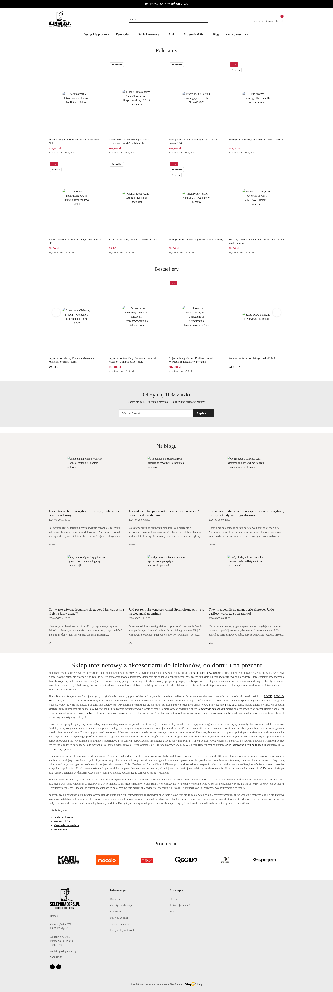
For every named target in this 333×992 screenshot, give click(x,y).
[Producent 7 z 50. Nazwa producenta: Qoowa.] (186, 860)
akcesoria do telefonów (198, 672)
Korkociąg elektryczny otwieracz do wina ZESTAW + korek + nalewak (256, 241)
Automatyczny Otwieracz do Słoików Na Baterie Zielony (74, 141)
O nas (173, 899)
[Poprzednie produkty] (56, 312)
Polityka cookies (119, 917)
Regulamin (116, 911)
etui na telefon (255, 744)
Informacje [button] (118, 890)
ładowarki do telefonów (131, 712)
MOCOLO (69, 700)
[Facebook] (52, 966)
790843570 (56, 957)
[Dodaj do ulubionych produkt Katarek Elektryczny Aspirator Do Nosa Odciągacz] (160, 164)
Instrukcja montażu (180, 905)
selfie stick (231, 704)
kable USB (93, 712)
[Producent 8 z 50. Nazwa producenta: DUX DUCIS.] (225, 860)
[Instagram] (58, 966)
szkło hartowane (234, 744)
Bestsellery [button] (166, 269)
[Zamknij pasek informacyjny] (282, 4)
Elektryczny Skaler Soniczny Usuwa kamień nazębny (196, 239)
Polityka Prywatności (122, 930)
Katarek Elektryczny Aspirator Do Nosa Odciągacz (135, 239)
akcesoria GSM (257, 768)
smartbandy (223, 712)
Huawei (53, 749)
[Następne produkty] (277, 312)
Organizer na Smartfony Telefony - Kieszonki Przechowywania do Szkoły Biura (72, 360)
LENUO (279, 696)
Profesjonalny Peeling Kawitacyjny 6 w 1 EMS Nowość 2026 (193, 141)
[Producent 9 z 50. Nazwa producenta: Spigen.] (264, 860)
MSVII (53, 700)
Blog (173, 911)
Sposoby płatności (120, 923)
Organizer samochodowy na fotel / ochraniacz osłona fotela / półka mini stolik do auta (256, 360)
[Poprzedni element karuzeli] (50, 860)
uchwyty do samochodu (211, 708)
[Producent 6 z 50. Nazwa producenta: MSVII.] (146, 860)
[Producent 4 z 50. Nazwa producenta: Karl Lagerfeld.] (68, 860)
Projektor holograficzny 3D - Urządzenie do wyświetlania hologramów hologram (131, 360)
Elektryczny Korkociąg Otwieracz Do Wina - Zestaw (256, 139)
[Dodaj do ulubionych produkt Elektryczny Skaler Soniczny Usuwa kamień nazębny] (220, 164)
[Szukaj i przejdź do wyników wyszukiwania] (205, 19)
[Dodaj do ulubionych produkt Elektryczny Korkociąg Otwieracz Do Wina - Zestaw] (280, 65)
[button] (124, 34)
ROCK (268, 696)
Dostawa (115, 899)
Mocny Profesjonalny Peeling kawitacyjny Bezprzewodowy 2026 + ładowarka (130, 141)
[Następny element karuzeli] (283, 860)
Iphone (67, 749)
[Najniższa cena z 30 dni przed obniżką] (103, 152)
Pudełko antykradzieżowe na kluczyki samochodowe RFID (75, 241)
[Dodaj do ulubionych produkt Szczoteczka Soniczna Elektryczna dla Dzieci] (220, 283)
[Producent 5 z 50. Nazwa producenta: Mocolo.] (107, 860)
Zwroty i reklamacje (121, 905)
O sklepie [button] (176, 890)
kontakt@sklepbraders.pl (63, 951)
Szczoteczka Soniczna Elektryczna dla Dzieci (192, 358)
